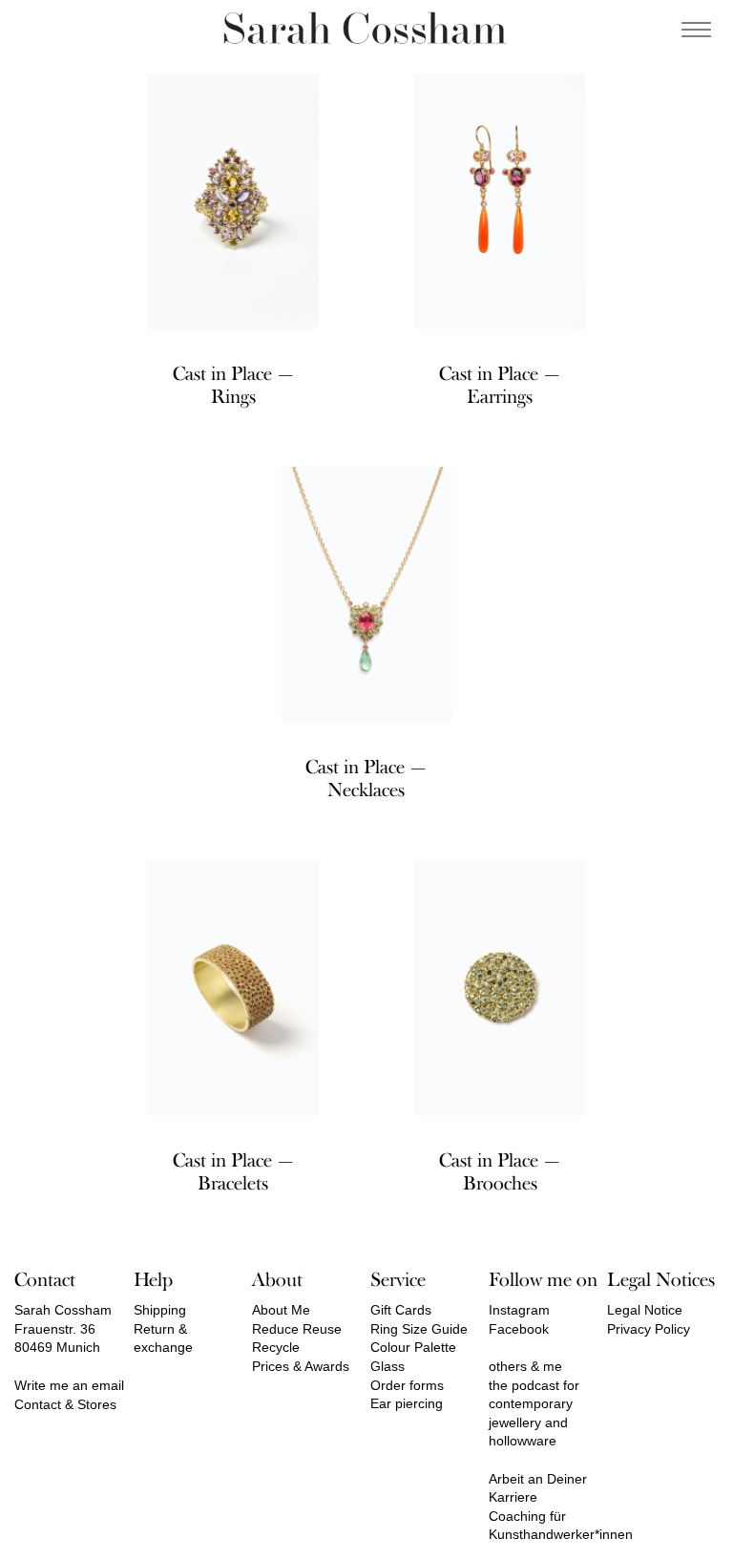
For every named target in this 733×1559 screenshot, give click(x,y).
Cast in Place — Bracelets (233, 1171)
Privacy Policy (648, 1329)
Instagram (519, 1309)
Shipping (160, 1309)
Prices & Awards (300, 1366)
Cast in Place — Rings (233, 385)
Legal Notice (644, 1309)
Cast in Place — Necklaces (366, 778)
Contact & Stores (65, 1404)
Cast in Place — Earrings (499, 385)
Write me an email (69, 1385)
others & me (525, 1366)
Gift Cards (400, 1309)
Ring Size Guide (419, 1329)
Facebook (519, 1329)
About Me (281, 1309)
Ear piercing (406, 1403)
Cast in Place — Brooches (499, 1171)
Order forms (407, 1385)
